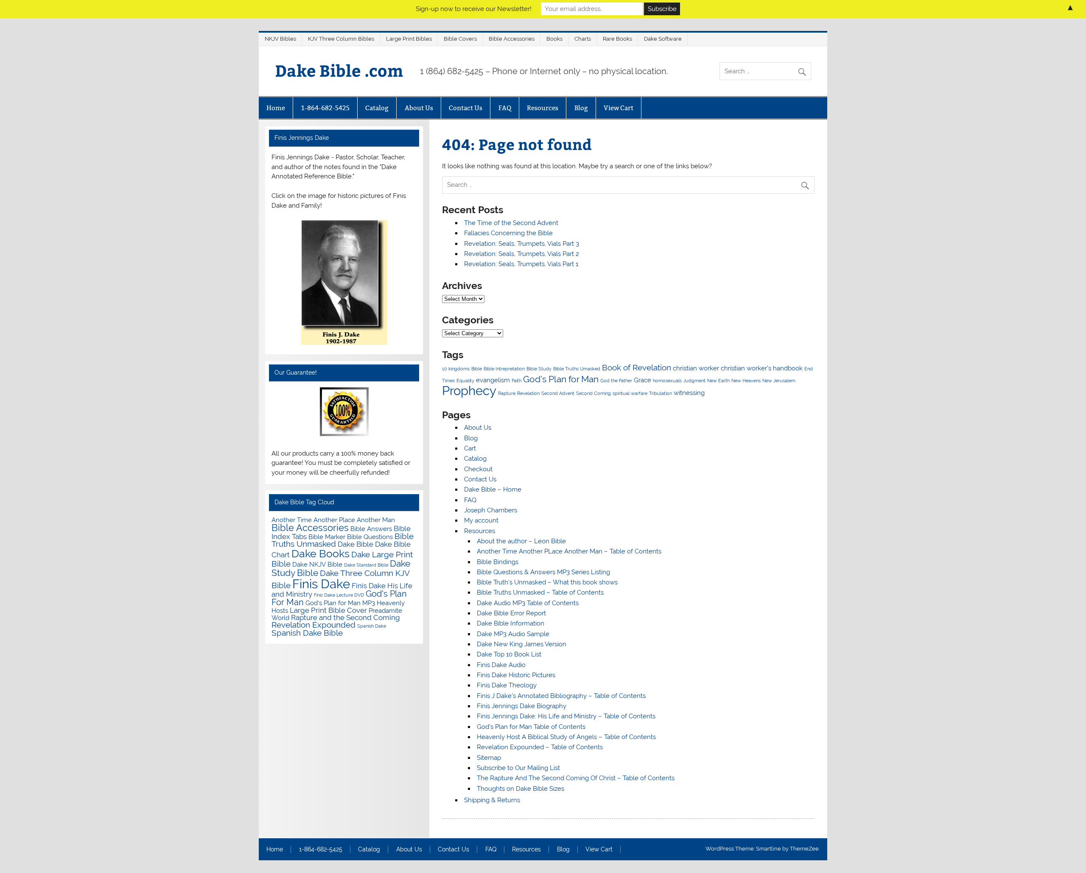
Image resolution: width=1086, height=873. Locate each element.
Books (554, 39)
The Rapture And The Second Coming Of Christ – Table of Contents (576, 778)
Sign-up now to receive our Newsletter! (474, 9)
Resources (542, 108)
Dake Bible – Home (492, 489)
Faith (516, 380)
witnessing (689, 393)
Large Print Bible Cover (328, 610)
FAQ (504, 108)
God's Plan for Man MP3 (340, 602)
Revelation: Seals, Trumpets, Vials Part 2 (521, 254)
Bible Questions (370, 536)
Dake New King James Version (521, 644)
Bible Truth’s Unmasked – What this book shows (547, 582)
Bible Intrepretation (504, 368)
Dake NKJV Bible (317, 564)
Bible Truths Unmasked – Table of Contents (540, 592)
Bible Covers (460, 39)
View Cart (618, 108)
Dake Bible (355, 544)
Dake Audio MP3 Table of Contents (528, 603)
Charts (582, 39)
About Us (419, 108)
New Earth (718, 380)
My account (481, 520)
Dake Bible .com (339, 70)
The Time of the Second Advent (511, 223)
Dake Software (663, 39)
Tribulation (660, 393)
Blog (581, 108)
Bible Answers (371, 528)
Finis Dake (321, 583)
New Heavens (746, 380)
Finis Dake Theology (507, 685)
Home (275, 108)
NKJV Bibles (280, 39)
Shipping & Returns (492, 800)
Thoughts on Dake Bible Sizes (520, 788)
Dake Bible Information (510, 623)
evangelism (493, 380)
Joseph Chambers (490, 510)
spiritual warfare (630, 393)
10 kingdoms (456, 368)
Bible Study (538, 368)
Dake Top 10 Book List (509, 654)
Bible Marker (326, 536)
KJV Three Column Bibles (341, 39)
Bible (476, 368)
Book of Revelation (636, 367)
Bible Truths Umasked (576, 368)
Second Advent (557, 393)
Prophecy (469, 390)
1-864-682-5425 (325, 108)
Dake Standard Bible (366, 564)
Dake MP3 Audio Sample (513, 634)
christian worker (696, 368)
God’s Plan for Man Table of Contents (531, 727)
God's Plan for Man (561, 379)
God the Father (616, 380)
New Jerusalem (778, 380)
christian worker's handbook (762, 368)
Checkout (478, 469)
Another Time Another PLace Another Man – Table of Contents (569, 551)
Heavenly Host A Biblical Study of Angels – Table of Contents (566, 737)
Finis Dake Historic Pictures (516, 675)
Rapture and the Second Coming (345, 617)
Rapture (506, 393)
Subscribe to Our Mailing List (518, 768)
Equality (465, 380)
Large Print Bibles (409, 39)
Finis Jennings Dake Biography (521, 706)
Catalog (377, 108)
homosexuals (667, 380)
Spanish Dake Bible (307, 632)
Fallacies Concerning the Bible (508, 233)
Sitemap (489, 758)
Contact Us (465, 108)
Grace (642, 380)
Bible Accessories (512, 39)
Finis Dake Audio (501, 665)
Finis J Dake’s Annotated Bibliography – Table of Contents (561, 696)
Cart (470, 448)
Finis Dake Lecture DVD (339, 595)
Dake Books (320, 553)
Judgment (694, 380)
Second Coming (593, 393)
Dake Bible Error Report (511, 613)
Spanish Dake (371, 625)
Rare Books (617, 39)
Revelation (528, 393)
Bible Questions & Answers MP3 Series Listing (543, 572)
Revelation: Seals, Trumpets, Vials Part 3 (521, 243)
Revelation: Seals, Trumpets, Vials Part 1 (521, 264)
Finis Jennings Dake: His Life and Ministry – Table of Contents (566, 716)
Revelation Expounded (313, 624)
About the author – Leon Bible (521, 541)
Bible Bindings (497, 562)
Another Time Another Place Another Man (333, 519)
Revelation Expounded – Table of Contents (540, 747)
